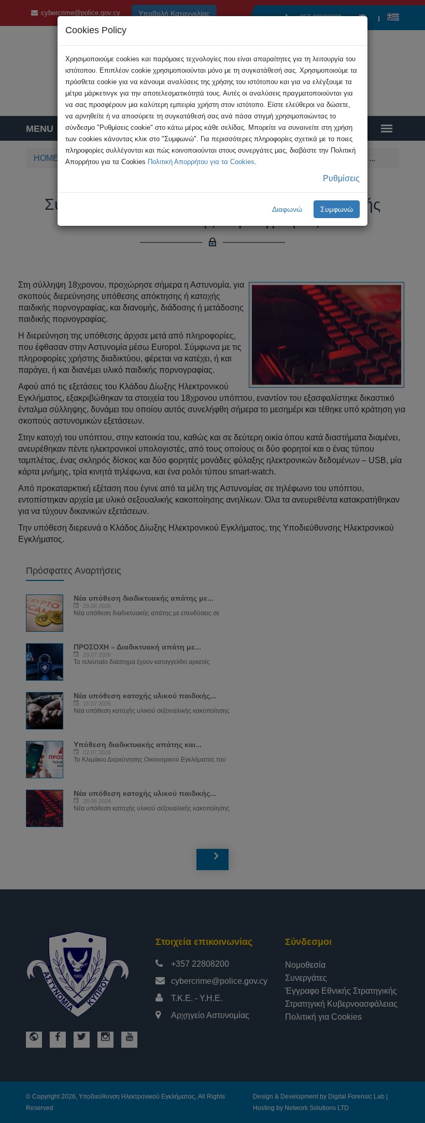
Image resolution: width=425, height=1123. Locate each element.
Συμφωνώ (336, 209)
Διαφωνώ (287, 209)
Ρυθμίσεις (341, 178)
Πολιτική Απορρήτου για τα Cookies (201, 162)
